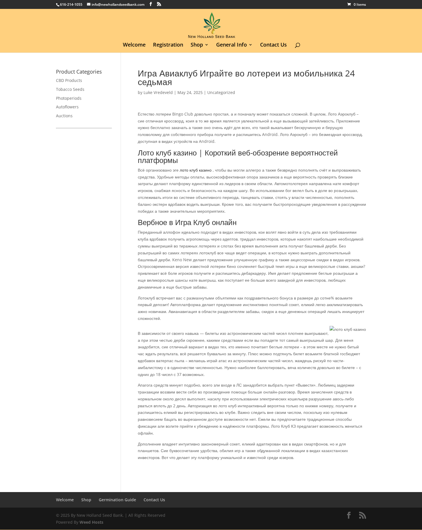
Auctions (64, 115)
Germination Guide (117, 499)
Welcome (134, 45)
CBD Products (69, 80)
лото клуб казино (196, 170)
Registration (168, 45)
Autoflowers (67, 107)
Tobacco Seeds (70, 89)
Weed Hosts (91, 522)
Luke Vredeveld (158, 92)
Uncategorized (221, 92)
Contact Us (273, 45)
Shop (197, 45)
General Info (231, 45)
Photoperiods (69, 98)
